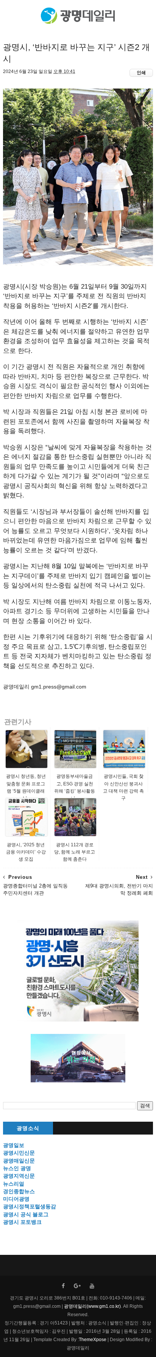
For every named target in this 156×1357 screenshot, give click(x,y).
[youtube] (92, 1286)
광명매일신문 (19, 1161)
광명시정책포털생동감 (29, 1206)
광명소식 (28, 1128)
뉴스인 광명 (17, 1168)
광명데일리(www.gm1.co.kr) (92, 1306)
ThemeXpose (92, 1339)
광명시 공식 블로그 (25, 1214)
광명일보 (13, 1145)
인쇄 (141, 72)
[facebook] (63, 1286)
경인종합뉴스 (19, 1191)
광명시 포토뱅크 (22, 1222)
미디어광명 (16, 1199)
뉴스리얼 (13, 1184)
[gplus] (77, 1286)
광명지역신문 (19, 1176)
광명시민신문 (19, 1153)
